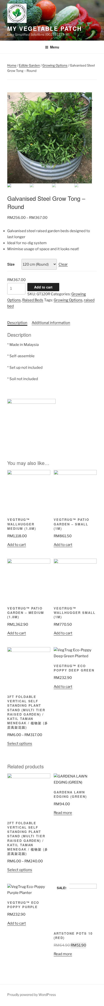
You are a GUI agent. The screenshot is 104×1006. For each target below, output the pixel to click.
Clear (63, 264)
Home (11, 65)
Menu (54, 47)
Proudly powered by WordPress (31, 995)
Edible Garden (29, 65)
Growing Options (54, 65)
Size (11, 264)
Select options (19, 743)
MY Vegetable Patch (44, 28)
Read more (63, 813)
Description (17, 323)
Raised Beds (32, 300)
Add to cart (43, 287)
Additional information (51, 323)
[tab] (17, 323)
